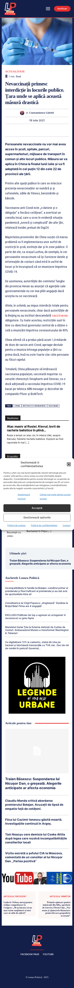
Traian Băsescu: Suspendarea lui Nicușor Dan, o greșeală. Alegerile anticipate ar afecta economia (40, 562)
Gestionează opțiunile (37, 517)
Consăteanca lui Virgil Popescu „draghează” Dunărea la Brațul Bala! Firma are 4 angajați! (36, 604)
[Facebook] (12, 983)
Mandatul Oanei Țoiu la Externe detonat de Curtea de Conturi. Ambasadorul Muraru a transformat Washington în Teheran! (37, 630)
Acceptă (37, 508)
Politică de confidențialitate (44, 525)
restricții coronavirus (34, 406)
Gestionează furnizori (24, 496)
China (17, 406)
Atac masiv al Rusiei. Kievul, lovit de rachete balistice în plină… (33, 428)
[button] (69, 464)
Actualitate (15, 71)
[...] (27, 442)
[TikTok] (29, 983)
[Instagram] (20, 983)
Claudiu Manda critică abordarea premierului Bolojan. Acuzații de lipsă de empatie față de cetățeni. (34, 804)
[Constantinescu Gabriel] (23, 113)
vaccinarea (60, 315)
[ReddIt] (40, 130)
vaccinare (54, 406)
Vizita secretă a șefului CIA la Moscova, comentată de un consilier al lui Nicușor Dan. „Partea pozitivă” (34, 857)
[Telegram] (56, 130)
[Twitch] (37, 983)
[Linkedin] (32, 130)
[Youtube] (61, 983)
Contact (66, 525)
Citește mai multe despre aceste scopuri (55, 496)
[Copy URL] (64, 130)
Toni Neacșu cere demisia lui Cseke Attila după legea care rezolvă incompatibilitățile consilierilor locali (36, 838)
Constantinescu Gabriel (41, 113)
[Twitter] (9, 130)
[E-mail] (48, 130)
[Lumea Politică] (37, 940)
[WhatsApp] (25, 130)
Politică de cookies (16, 525)
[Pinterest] (17, 130)
